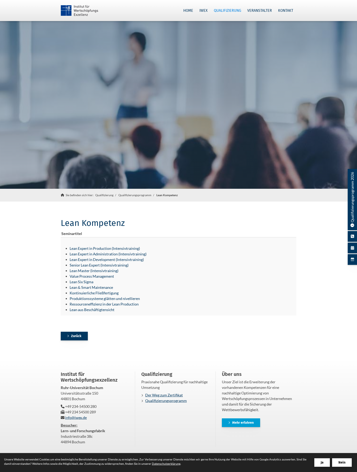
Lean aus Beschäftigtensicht (92, 309)
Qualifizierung (227, 10)
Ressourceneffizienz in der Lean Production (104, 304)
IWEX (203, 10)
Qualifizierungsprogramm (134, 195)
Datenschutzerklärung (166, 463)
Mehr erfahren (243, 423)
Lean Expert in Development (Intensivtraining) (107, 259)
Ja (322, 462)
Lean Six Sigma (81, 282)
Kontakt (285, 10)
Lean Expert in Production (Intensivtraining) (105, 248)
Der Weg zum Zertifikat (164, 395)
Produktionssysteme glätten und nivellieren (105, 298)
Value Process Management (92, 276)
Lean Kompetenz (167, 195)
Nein (341, 462)
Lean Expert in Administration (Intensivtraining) (108, 254)
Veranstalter (259, 10)
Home (188, 10)
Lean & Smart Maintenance (91, 287)
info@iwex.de (76, 417)
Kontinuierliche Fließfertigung (94, 293)
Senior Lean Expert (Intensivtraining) (99, 265)
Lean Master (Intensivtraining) (94, 270)
